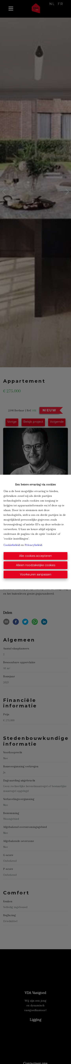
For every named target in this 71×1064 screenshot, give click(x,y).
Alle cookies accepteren (35, 556)
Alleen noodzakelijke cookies (35, 565)
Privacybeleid (33, 545)
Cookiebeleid (12, 545)
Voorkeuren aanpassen (35, 574)
